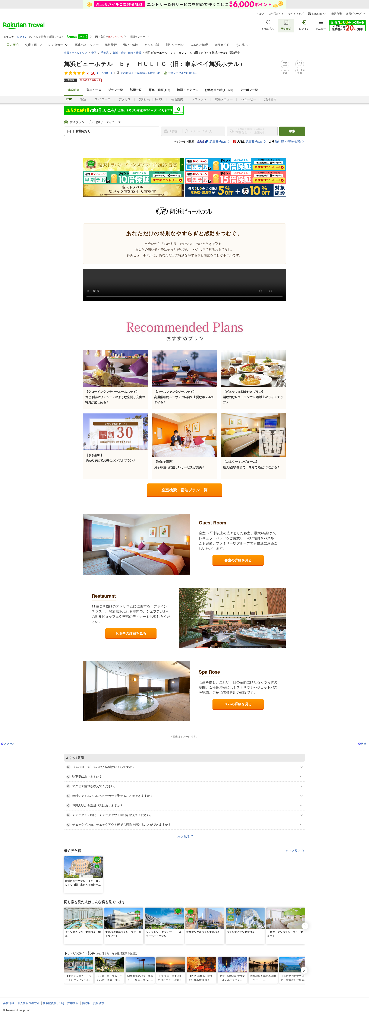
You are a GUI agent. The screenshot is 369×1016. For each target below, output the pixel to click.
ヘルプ (260, 13)
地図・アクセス (187, 90)
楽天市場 (336, 13)
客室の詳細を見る (238, 560)
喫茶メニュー (224, 99)
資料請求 (98, 1003)
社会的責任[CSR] (53, 1003)
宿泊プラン (77, 122)
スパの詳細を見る (238, 703)
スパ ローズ (102, 99)
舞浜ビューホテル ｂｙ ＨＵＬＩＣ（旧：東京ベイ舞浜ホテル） (155, 64)
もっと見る (293, 851)
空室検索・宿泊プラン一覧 (184, 490)
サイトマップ (295, 13)
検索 (292, 131)
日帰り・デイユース (107, 122)
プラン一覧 (115, 90)
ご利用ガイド (276, 13)
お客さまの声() (219, 90)
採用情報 (72, 1003)
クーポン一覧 (249, 90)
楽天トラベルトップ (75, 52)
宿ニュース (93, 90)
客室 (83, 99)
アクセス (125, 99)
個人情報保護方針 (28, 1003)
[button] (100, 858)
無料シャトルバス (151, 99)
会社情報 (8, 1003)
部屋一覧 (136, 90)
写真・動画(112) (159, 90)
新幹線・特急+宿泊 (288, 141)
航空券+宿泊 (217, 141)
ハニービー (248, 99)
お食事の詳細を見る (131, 633)
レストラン (199, 99)
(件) (103, 73)
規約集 (86, 1003)
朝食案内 (177, 99)
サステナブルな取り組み (182, 73)
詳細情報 (270, 99)
